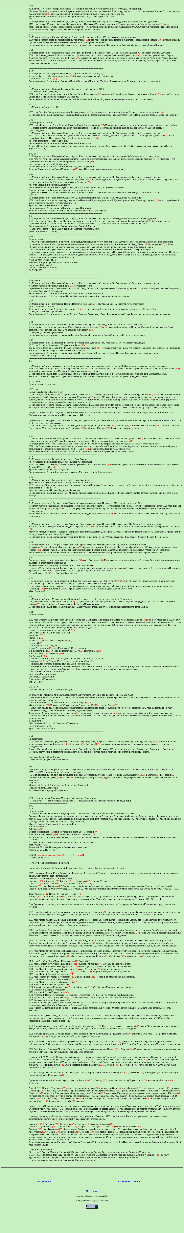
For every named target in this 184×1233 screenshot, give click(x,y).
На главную (92, 1191)
